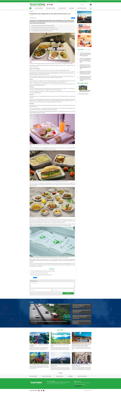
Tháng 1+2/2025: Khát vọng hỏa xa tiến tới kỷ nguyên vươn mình (85, 91)
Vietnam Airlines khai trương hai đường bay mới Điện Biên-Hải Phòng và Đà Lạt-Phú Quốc (81, 345)
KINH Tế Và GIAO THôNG (81, 8)
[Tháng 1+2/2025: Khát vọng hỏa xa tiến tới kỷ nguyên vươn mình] (83, 87)
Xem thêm (60, 373)
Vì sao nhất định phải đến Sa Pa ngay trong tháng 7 (39, 364)
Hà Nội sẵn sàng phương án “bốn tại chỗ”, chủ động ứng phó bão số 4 (81, 311)
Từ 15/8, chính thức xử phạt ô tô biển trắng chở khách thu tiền (81, 322)
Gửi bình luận (68, 293)
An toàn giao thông (76, 307)
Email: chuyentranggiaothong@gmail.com (45, 1)
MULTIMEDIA (71, 8)
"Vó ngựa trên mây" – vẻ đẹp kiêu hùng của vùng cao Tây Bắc (38, 345)
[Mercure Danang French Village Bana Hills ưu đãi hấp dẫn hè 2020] (60, 358)
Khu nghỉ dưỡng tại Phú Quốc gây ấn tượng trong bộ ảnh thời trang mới (81, 365)
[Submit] (91, 4)
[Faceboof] (39, 390)
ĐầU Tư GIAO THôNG (38, 8)
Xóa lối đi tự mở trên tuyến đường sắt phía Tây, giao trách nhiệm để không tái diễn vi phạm (85, 66)
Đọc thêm (60, 330)
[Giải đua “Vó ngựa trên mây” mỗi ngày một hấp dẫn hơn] (60, 338)
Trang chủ (31, 11)
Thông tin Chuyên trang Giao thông (34, 1)
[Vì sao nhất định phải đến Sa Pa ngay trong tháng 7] (39, 358)
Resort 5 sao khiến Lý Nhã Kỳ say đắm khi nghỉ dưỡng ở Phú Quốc (43, 25)
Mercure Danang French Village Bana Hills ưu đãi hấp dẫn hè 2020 (60, 365)
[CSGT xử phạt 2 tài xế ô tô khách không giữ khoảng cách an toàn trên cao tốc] (49, 314)
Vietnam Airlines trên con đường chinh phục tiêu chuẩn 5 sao (42, 30)
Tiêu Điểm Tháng (82, 83)
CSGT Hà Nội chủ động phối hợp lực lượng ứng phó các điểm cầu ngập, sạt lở (81, 305)
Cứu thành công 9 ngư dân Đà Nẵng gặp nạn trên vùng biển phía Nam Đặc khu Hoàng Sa (85, 72)
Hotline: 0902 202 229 (55, 1)
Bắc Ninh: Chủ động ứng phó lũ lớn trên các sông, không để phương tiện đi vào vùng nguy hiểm (85, 60)
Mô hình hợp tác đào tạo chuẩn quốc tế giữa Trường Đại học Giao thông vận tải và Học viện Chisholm (85, 78)
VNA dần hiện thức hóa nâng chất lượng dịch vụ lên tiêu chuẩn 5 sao (43, 27)
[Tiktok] (52, 4)
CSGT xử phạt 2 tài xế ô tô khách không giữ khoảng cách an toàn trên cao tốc (49, 321)
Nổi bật (31, 302)
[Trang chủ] (30, 8)
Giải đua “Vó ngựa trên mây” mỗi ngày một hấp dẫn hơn (60, 345)
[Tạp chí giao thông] (37, 4)
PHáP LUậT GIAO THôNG (50, 8)
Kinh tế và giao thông (82, 376)
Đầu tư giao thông (33, 376)
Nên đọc (51, 269)
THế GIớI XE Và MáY (62, 8)
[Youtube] (50, 4)
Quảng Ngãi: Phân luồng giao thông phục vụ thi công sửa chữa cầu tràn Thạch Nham (82, 316)
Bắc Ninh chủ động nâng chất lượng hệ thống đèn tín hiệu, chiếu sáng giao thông (85, 54)
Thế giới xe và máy (59, 376)
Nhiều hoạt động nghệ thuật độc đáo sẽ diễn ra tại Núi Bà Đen (41, 274)
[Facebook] (48, 4)
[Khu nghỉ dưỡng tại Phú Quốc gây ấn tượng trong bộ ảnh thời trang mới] (82, 358)
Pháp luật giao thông (46, 376)
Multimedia (70, 376)
